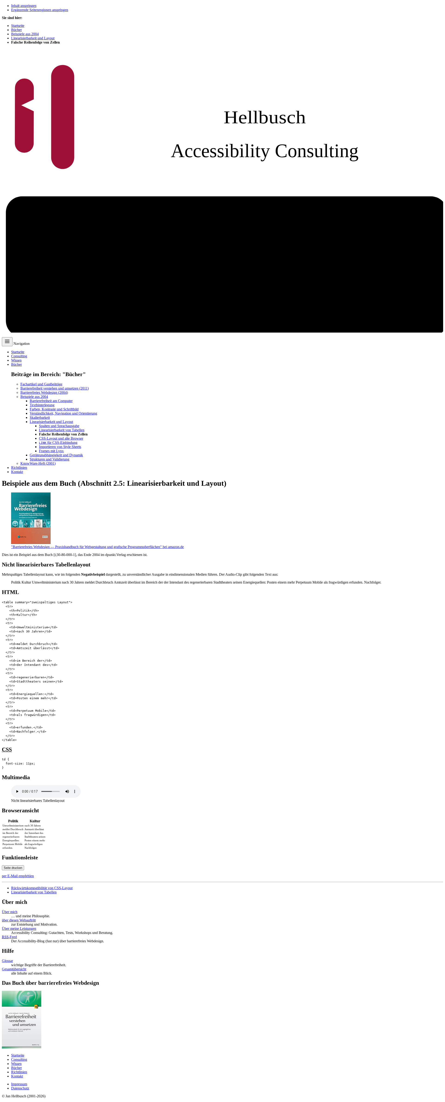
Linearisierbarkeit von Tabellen (61, 430)
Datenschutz (20, 1088)
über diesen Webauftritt (19, 920)
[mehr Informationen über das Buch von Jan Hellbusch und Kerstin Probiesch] (21, 1047)
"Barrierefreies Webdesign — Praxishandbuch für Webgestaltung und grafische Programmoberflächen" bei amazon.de (97, 547)
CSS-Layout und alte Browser (61, 438)
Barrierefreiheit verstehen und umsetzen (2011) (54, 388)
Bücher (16, 30)
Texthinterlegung (42, 405)
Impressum (19, 1084)
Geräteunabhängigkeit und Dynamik (56, 455)
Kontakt (17, 472)
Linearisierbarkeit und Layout (32, 38)
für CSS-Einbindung (58, 443)
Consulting (19, 356)
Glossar (7, 961)
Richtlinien (19, 468)
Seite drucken (13, 868)
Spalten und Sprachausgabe (59, 426)
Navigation (21, 344)
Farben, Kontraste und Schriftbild (54, 409)
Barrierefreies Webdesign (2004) (44, 392)
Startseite (17, 26)
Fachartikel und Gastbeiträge (41, 384)
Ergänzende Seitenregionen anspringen (39, 10)
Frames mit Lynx (51, 451)
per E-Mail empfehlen (18, 876)
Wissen (16, 360)
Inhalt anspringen (23, 6)
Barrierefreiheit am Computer (51, 401)
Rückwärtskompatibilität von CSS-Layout (42, 888)
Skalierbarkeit (40, 417)
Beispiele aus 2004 (25, 34)
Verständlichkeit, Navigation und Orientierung (63, 413)
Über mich (9, 912)
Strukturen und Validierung (49, 459)
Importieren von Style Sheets (60, 447)
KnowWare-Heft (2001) (38, 463)
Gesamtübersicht (14, 969)
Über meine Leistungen (19, 929)
